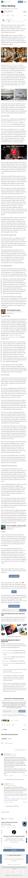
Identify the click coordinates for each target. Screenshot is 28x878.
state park (20, 85)
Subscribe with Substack (15, 855)
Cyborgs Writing (7, 657)
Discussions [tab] (11, 818)
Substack (8, 875)
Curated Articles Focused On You (14, 636)
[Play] (3, 20)
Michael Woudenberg (8, 11)
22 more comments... (5, 812)
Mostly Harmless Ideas (8, 663)
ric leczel (6, 784)
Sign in (25, 1)
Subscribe (20, 1)
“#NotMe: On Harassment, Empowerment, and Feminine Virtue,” (11, 336)
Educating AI (6, 661)
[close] (24, 830)
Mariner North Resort (6, 124)
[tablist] (6, 738)
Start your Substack (10, 872)
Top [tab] (2, 818)
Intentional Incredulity (6, 824)
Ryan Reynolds (17, 129)
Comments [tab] (4, 738)
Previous (5, 729)
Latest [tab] (6, 818)
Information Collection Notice (16, 859)
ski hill (14, 72)
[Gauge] (25, 20)
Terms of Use (20, 858)
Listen (25, 11)
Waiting (3, 131)
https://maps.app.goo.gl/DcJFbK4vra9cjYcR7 (12, 672)
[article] (14, 825)
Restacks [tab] (10, 738)
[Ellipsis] (26, 754)
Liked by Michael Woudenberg (10, 755)
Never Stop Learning (8, 653)
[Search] (25, 818)
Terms (20, 867)
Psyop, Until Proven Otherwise (9, 822)
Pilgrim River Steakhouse (13, 122)
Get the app (20, 872)
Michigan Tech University (13, 65)
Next (24, 729)
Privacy (16, 867)
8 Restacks (16, 720)
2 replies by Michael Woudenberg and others (14, 779)
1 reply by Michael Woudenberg (12, 806)
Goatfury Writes (7, 650)
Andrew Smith (7, 754)
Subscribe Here (21, 621)
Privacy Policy (14, 860)
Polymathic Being (11, 25)
